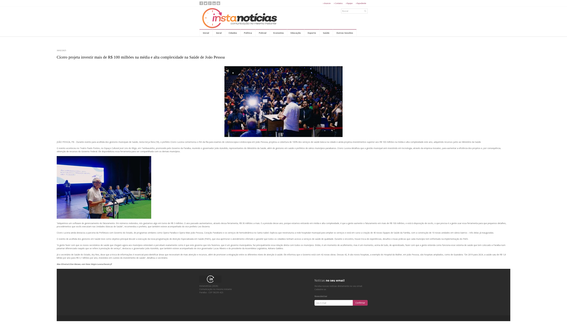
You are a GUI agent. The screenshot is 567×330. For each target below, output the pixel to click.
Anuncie (327, 3)
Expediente (361, 3)
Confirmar (360, 302)
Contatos (338, 3)
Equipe (349, 3)
